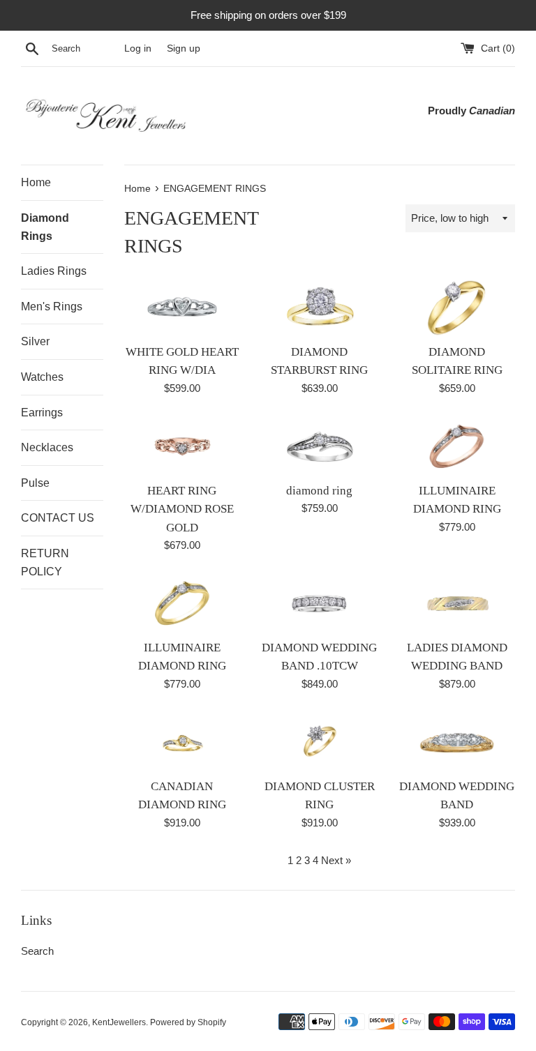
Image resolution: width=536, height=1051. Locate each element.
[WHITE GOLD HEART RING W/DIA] (182, 307)
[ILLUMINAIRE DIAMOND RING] (457, 446)
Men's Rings (51, 306)
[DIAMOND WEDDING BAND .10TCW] (319, 603)
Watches (42, 377)
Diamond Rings (45, 227)
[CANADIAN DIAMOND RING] (182, 742)
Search (37, 951)
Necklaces (47, 447)
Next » (336, 860)
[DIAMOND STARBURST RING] (319, 307)
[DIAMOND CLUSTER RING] (319, 742)
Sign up (183, 48)
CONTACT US (57, 518)
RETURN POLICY (45, 562)
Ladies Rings (54, 271)
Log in (137, 48)
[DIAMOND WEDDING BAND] (457, 742)
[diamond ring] (319, 446)
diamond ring (319, 490)
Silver (35, 341)
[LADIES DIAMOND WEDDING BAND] (457, 603)
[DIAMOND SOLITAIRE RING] (457, 307)
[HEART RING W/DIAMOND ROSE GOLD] (182, 446)
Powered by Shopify (188, 1022)
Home (36, 182)
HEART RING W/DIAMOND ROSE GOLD (182, 509)
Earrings (42, 412)
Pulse (35, 483)
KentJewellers (119, 1022)
